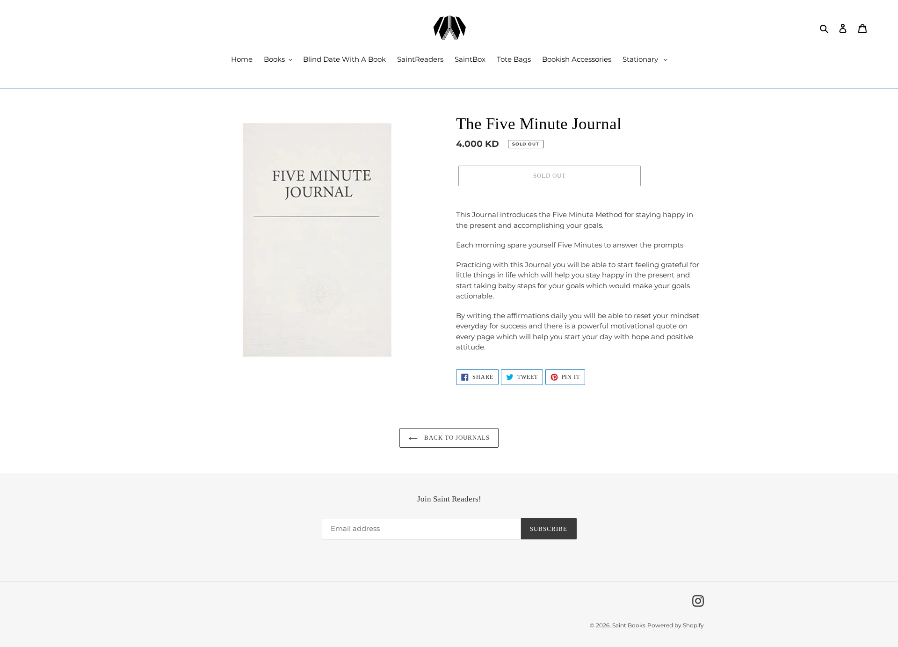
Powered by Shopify (675, 625)
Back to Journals (456, 437)
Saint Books (628, 625)
